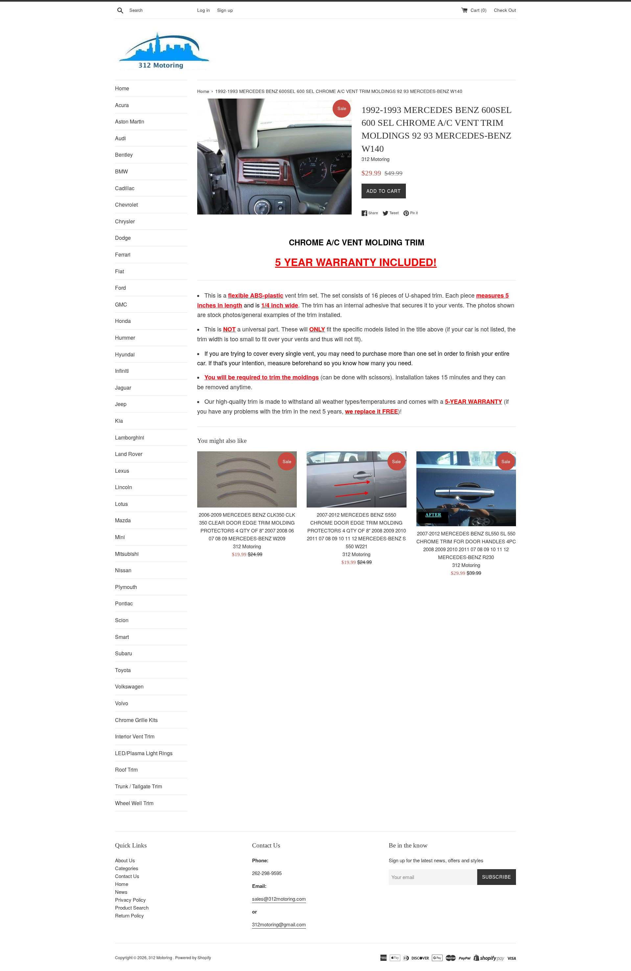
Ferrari (122, 254)
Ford (120, 287)
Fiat (119, 271)
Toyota (123, 670)
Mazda (123, 520)
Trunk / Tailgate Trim (138, 786)
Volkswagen (129, 686)
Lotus (121, 504)
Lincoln (123, 487)
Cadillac (124, 188)
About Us (125, 860)
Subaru (123, 653)
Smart (122, 637)
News (121, 891)
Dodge (123, 237)
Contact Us (127, 875)
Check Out (505, 10)
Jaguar (123, 387)
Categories (126, 868)
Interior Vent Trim (134, 736)
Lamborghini (129, 437)
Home (122, 88)
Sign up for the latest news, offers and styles (436, 860)
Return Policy (129, 915)
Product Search (132, 907)
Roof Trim (126, 769)
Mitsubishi (127, 553)
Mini (120, 537)
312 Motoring (161, 957)
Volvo (121, 703)
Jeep (121, 404)
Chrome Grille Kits (136, 720)
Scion (122, 620)
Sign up (225, 10)
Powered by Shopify (193, 957)
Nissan (123, 570)
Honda (123, 321)
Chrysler (125, 221)
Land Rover (128, 454)
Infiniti (122, 370)
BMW (121, 171)
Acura (122, 105)
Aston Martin (129, 121)
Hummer (125, 337)
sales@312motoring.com (279, 898)
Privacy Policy (130, 899)
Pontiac (124, 603)
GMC (121, 304)
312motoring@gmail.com (279, 924)
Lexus (122, 470)
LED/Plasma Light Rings (144, 753)
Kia (119, 420)
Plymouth (126, 587)
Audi (120, 138)
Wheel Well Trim (134, 803)
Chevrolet (126, 204)
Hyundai (125, 354)
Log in (203, 10)
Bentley (124, 154)
